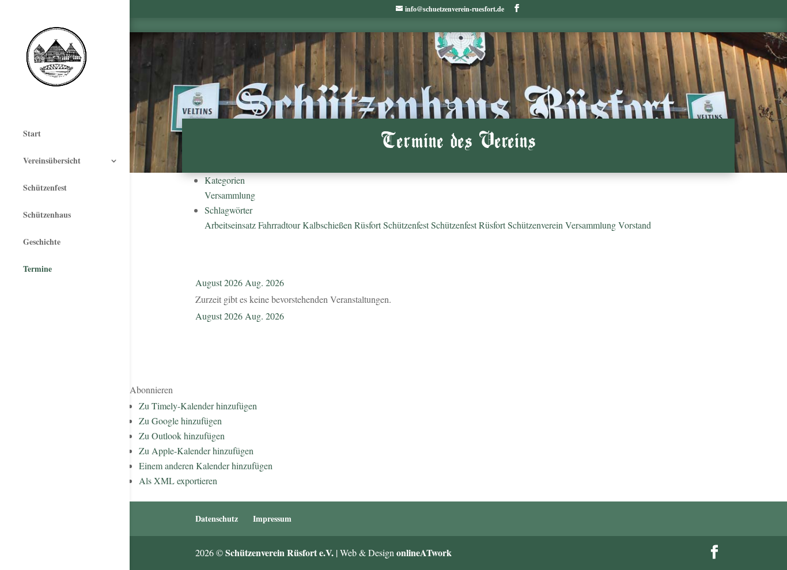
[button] (151, 389)
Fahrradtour (280, 225)
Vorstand (634, 225)
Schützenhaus (47, 214)
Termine (37, 269)
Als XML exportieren (178, 480)
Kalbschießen (328, 225)
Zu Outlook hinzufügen (182, 436)
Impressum (272, 518)
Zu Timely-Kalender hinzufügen (198, 406)
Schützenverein (536, 225)
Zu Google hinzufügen (180, 421)
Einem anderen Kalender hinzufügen (206, 465)
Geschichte (41, 241)
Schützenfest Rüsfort (469, 225)
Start (32, 133)
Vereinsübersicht (52, 160)
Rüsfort (368, 225)
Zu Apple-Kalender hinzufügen (196, 450)
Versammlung (230, 195)
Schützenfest (45, 187)
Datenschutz (216, 518)
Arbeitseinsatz (231, 225)
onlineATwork (424, 552)
